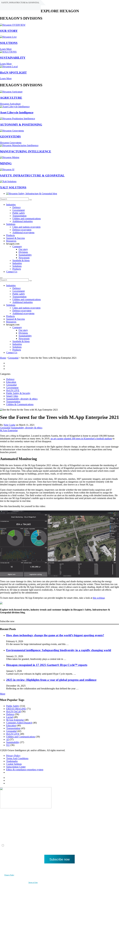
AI (7, 739)
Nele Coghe (9, 425)
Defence (16, 207)
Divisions (23, 252)
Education (11, 382)
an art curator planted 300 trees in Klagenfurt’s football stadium (81, 438)
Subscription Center (16, 766)
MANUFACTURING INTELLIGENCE (25, 151)
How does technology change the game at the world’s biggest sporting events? (55, 635)
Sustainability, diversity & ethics (21, 398)
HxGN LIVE (12, 390)
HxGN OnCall (13, 711)
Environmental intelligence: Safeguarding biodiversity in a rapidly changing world (58, 650)
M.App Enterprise (9, 430)
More (2, 693)
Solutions (10, 224)
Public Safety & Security (18, 393)
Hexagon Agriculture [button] (10, 103)
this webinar (99, 598)
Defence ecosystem (21, 229)
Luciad (9, 717)
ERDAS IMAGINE (16, 708)
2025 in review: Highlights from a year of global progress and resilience (51, 679)
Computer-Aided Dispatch (19, 722)
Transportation (19, 215)
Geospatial (13, 357)
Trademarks (12, 761)
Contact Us (11, 271)
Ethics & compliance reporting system (24, 769)
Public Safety (12, 706)
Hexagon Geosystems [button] (10, 142)
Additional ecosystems (23, 232)
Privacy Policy (13, 755)
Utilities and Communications (20, 736)
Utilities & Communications (19, 404)
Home (3, 357)
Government (18, 210)
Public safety (18, 213)
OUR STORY (9, 30)
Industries (11, 204)
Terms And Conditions (17, 758)
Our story (23, 249)
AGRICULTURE (11, 97)
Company (17, 246)
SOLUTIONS (9, 43)
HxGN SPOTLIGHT (13, 72)
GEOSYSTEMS (10, 136)
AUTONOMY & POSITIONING (21, 124)
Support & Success (15, 238)
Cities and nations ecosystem (26, 227)
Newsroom (24, 257)
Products (10, 235)
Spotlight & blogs (21, 260)
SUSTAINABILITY (12, 57)
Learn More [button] (6, 49)
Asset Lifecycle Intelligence (16, 112)
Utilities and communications (26, 218)
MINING (6, 163)
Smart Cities (12, 396)
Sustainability (25, 255)
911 (8, 745)
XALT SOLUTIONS (13, 187)
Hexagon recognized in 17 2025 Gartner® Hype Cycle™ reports (46, 665)
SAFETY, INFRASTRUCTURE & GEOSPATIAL (32, 175)
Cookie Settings (14, 764)
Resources (11, 241)
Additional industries (22, 221)
